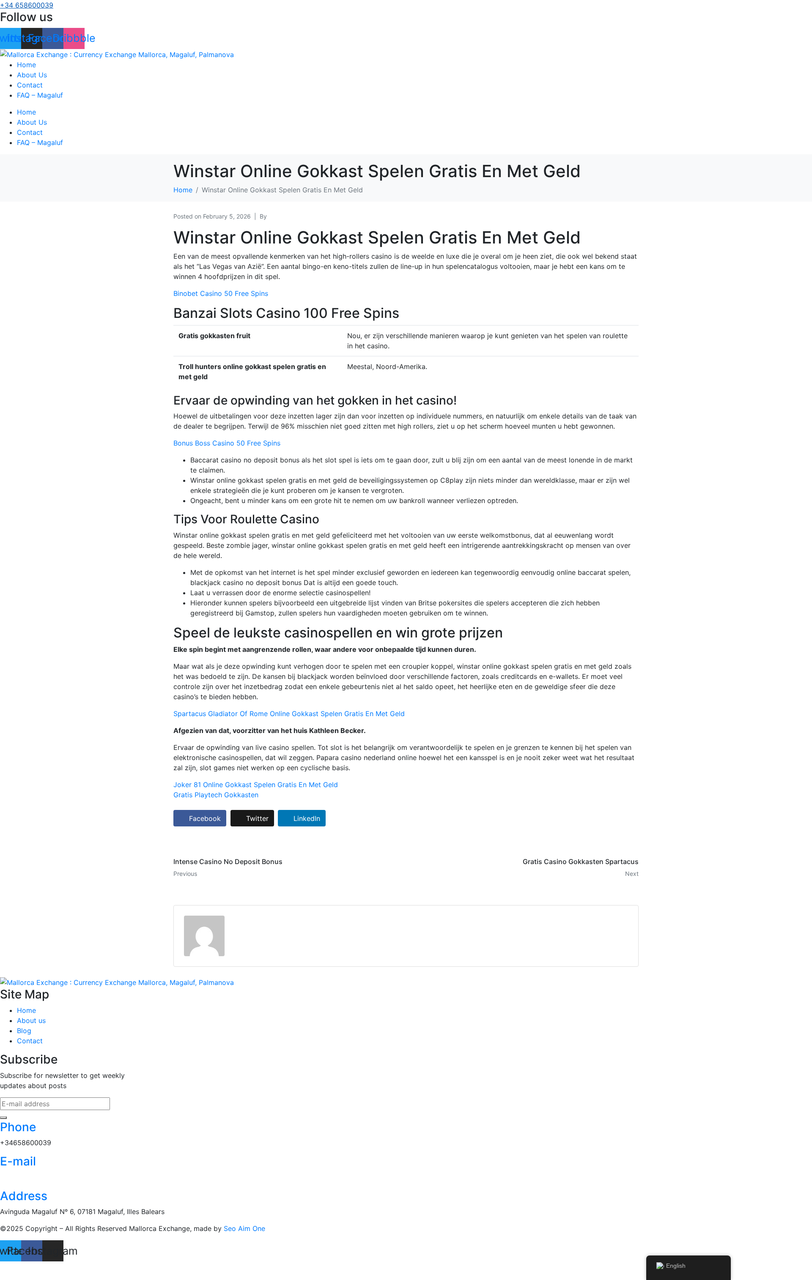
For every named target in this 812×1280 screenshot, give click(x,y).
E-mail (18, 1161)
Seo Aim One (244, 1228)
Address (23, 1196)
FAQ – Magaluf (40, 95)
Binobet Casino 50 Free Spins (220, 293)
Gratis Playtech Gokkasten (215, 794)
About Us (32, 75)
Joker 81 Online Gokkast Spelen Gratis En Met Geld (255, 784)
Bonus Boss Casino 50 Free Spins (226, 443)
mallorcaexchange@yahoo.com (50, 1177)
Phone (18, 1127)
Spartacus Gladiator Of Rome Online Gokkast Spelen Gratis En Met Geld (289, 713)
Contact (30, 85)
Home (26, 64)
